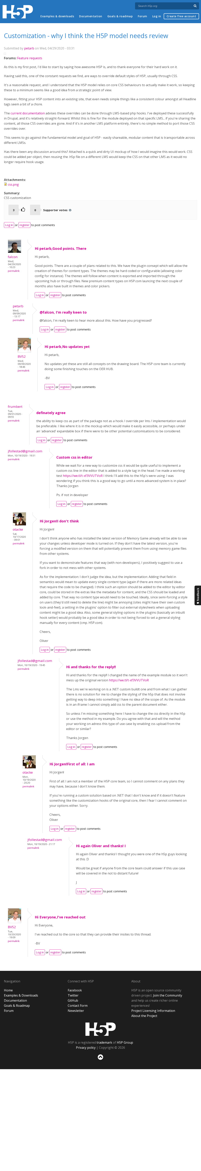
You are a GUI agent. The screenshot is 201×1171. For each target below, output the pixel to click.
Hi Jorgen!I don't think (59, 521)
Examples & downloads (57, 16)
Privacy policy (86, 1047)
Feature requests (29, 58)
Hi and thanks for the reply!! (91, 666)
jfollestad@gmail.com (25, 451)
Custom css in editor (74, 457)
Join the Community (167, 995)
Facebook (75, 990)
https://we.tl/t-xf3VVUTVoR (83, 476)
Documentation (90, 16)
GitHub (73, 1000)
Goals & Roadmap (17, 1005)
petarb (29, 48)
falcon (13, 257)
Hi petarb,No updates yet (67, 346)
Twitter (73, 995)
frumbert (15, 406)
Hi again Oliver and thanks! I (101, 845)
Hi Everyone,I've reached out (60, 917)
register (24, 225)
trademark (104, 1042)
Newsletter (76, 1011)
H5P (100, 1029)
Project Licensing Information (153, 1011)
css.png (13, 184)
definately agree (51, 412)
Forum (142, 16)
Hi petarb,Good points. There (60, 248)
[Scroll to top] (100, 1060)
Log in (156, 16)
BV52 (22, 356)
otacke (18, 529)
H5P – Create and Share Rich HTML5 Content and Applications (18, 11)
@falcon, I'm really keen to (63, 312)
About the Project (144, 1016)
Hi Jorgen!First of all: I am (72, 764)
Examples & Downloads (21, 995)
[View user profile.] (14, 252)
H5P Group (125, 1042)
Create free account (181, 16)
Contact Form (78, 1005)
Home (8, 990)
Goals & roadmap (120, 16)
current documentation (28, 113)
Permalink (13, 271)
